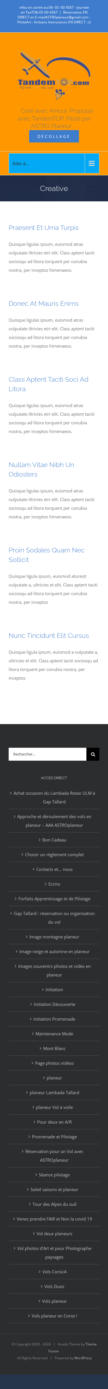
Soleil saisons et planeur (54, 1189)
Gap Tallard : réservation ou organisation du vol (54, 917)
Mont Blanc (54, 1048)
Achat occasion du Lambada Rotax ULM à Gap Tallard (54, 797)
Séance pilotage (54, 1175)
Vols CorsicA (54, 1271)
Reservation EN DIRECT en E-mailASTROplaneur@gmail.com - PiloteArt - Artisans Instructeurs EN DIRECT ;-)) (54, 17)
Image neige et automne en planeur (54, 951)
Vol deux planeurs (54, 1233)
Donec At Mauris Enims (44, 303)
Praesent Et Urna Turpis (44, 227)
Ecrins (54, 884)
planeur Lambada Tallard (54, 1092)
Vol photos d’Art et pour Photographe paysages (54, 1252)
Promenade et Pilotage (54, 1136)
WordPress (83, 1358)
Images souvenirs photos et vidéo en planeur (54, 970)
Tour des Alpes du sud (54, 1204)
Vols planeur (54, 1301)
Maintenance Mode (54, 1033)
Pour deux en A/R (54, 1122)
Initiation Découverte (54, 1004)
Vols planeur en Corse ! (54, 1316)
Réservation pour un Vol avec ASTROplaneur (54, 1155)
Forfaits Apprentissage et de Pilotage (54, 898)
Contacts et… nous (54, 869)
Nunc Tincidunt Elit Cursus (49, 635)
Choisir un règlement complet (54, 854)
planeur (54, 1078)
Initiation (54, 989)
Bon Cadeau (54, 840)
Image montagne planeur (54, 937)
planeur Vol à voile (54, 1107)
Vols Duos (54, 1286)
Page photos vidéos (54, 1063)
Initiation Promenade (54, 1019)
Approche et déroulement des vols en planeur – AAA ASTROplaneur (54, 820)
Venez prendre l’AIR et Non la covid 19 (54, 1219)
